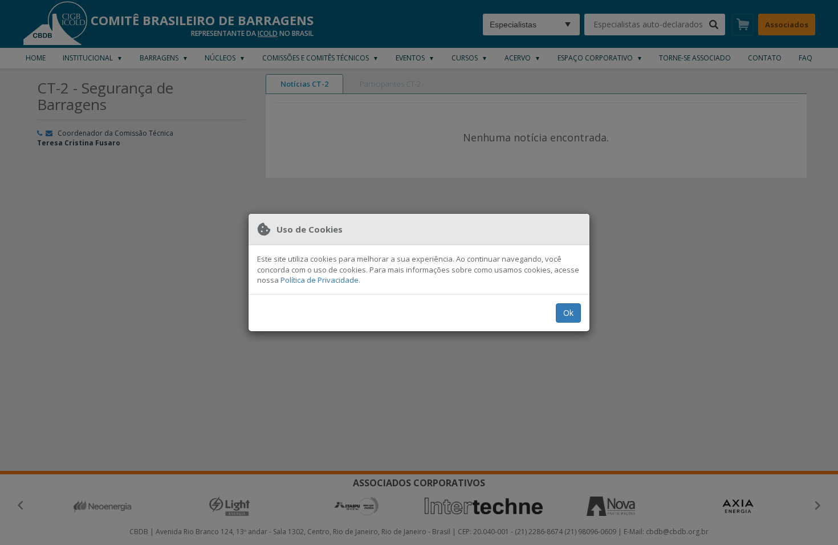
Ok (568, 312)
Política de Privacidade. (320, 280)
